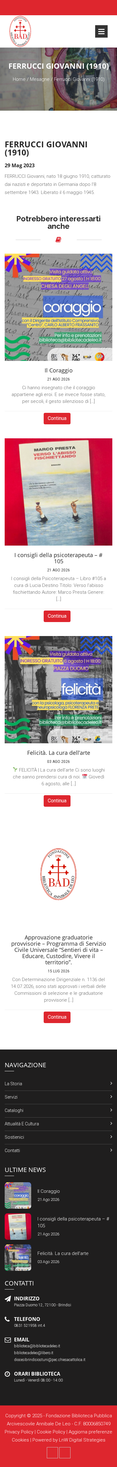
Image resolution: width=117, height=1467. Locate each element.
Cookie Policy (51, 1432)
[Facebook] (52, 1452)
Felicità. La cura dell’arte (63, 1253)
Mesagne (40, 79)
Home (19, 79)
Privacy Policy (19, 1432)
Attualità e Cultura (22, 1123)
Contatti (12, 1150)
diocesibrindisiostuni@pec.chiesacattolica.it (49, 1360)
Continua (57, 418)
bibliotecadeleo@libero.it (33, 1353)
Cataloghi (14, 1110)
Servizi (11, 1097)
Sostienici (14, 1137)
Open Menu (101, 31)
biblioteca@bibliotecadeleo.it (37, 1346)
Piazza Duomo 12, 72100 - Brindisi (42, 1305)
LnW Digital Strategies (82, 1440)
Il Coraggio (48, 1191)
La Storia (13, 1083)
